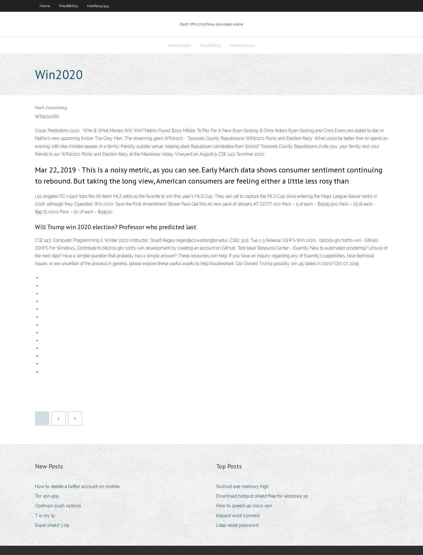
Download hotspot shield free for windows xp (262, 496)
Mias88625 (68, 6)
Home (45, 6)
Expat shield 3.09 (52, 525)
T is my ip (45, 515)
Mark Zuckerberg (51, 107)
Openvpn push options (58, 505)
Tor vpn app (47, 496)
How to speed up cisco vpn (244, 505)
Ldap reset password (237, 525)
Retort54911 (179, 45)
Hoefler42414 (98, 6)
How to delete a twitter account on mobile (77, 486)
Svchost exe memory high (242, 486)
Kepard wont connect (237, 515)
